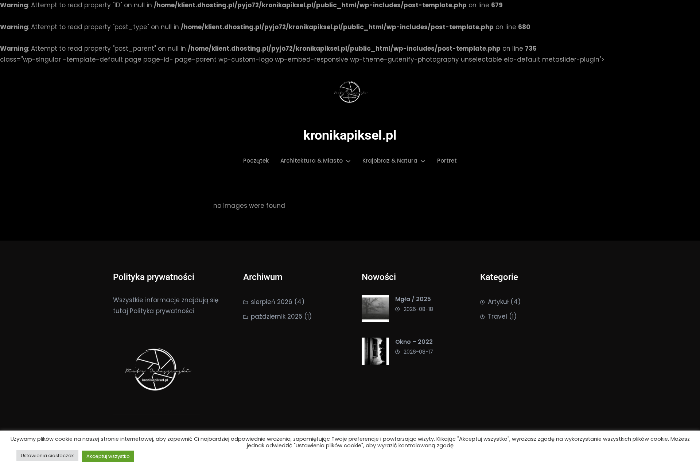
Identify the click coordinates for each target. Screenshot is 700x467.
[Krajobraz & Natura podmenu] (422, 160)
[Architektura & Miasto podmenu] (348, 160)
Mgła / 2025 (413, 299)
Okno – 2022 (414, 342)
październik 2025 (276, 316)
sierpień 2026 (271, 301)
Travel (497, 316)
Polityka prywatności (162, 311)
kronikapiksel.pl (350, 135)
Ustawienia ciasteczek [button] (47, 455)
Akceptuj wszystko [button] (108, 456)
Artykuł (498, 301)
